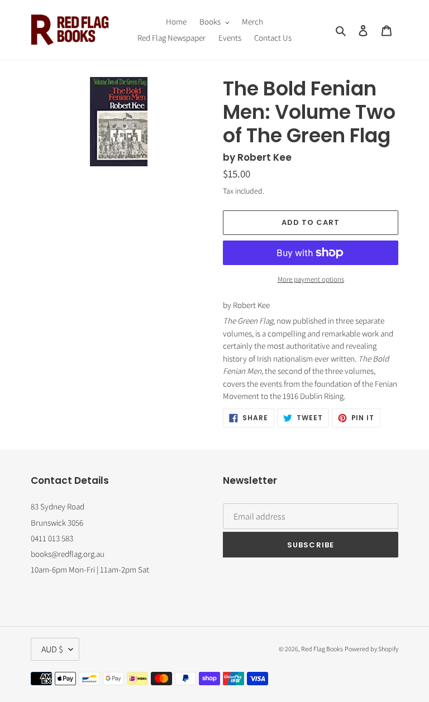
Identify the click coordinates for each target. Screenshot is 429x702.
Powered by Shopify (371, 649)
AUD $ (52, 649)
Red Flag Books (322, 649)
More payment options (311, 279)
